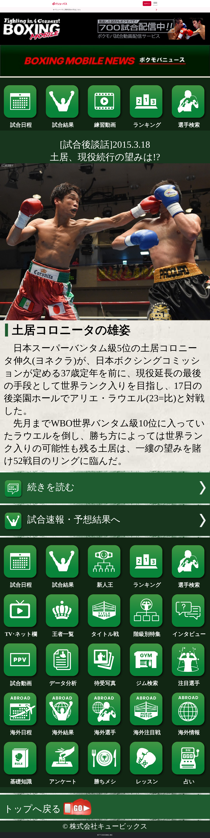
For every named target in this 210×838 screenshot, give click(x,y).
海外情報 (189, 732)
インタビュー (189, 634)
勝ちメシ (105, 781)
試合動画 (21, 683)
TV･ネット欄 (21, 634)
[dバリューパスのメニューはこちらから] (155, 4)
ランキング (147, 125)
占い (189, 781)
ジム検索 (147, 683)
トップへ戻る (33, 809)
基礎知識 (21, 781)
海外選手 (105, 732)
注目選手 (189, 683)
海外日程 (21, 732)
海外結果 (63, 732)
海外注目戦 (147, 732)
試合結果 (63, 125)
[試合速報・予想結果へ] (105, 533)
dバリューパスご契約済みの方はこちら (67, 10)
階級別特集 (147, 634)
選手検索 (189, 125)
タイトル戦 (105, 634)
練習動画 (105, 125)
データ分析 (63, 683)
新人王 (105, 585)
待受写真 (105, 683)
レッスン (147, 781)
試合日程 (21, 125)
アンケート (63, 781)
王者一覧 (63, 634)
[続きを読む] (105, 500)
